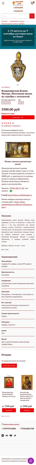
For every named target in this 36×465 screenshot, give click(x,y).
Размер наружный (8, 100)
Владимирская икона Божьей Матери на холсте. (9, 394)
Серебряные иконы (17, 21)
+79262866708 (18, 11)
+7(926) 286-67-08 (16, 188)
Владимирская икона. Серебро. (13, 23)
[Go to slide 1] (17, 84)
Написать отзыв (9, 366)
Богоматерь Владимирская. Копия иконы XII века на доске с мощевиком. (26, 396)
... (27, 21)
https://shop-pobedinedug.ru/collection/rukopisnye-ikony (17, 204)
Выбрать (9, 410)
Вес (19, 100)
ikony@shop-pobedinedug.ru (20, 195)
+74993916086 (18, 7)
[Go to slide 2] (18, 84)
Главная (4, 21)
